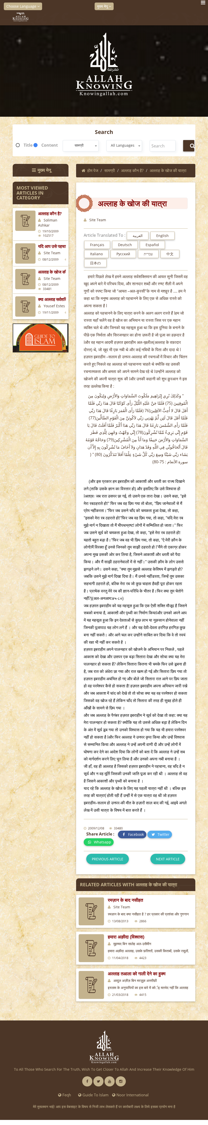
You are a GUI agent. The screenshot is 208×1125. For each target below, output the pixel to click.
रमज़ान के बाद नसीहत (125, 900)
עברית (148, 253)
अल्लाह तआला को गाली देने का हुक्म (136, 973)
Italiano (96, 253)
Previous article (107, 859)
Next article (168, 859)
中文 (170, 253)
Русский (123, 253)
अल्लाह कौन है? (50, 213)
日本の (95, 263)
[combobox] (81, 145)
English (162, 235)
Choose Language (21, 6)
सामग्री (109, 170)
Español (152, 244)
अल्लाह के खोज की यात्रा (57, 272)
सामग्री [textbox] (79, 145)
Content (49, 145)
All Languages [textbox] (122, 145)
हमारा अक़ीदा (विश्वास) (126, 937)
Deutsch (125, 244)
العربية (138, 235)
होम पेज (92, 170)
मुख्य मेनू (103, 6)
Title (28, 145)
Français (97, 244)
